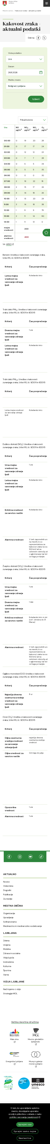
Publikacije (8, 894)
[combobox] (25, 59)
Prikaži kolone (26, 119)
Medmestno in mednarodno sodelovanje (22, 926)
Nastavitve (25, 1138)
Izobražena (8, 962)
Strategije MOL (10, 993)
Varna (6, 974)
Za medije (7, 899)
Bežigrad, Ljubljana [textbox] (16, 86)
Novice (6, 881)
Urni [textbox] (10, 59)
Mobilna (7, 949)
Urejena (6, 945)
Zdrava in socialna (11, 953)
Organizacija (9, 913)
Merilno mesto (14, 80)
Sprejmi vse (25, 1124)
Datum (11, 66)
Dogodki (7, 890)
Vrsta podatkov (15, 53)
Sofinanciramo (10, 922)
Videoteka (8, 886)
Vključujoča (8, 957)
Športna (7, 970)
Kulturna (7, 966)
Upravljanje (8, 917)
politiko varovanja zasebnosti (24, 1117)
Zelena (6, 940)
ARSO (9, 244)
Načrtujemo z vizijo (12, 989)
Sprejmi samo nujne (25, 1131)
